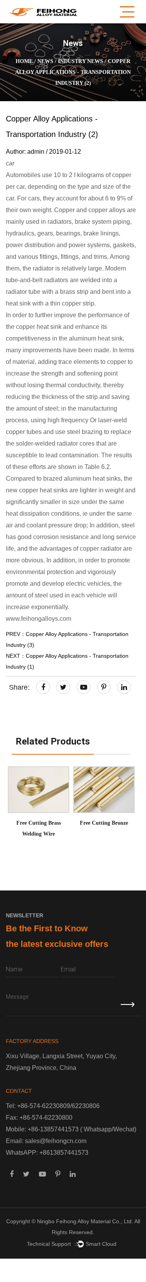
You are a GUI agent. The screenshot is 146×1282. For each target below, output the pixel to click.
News (45, 61)
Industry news (80, 61)
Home (24, 61)
